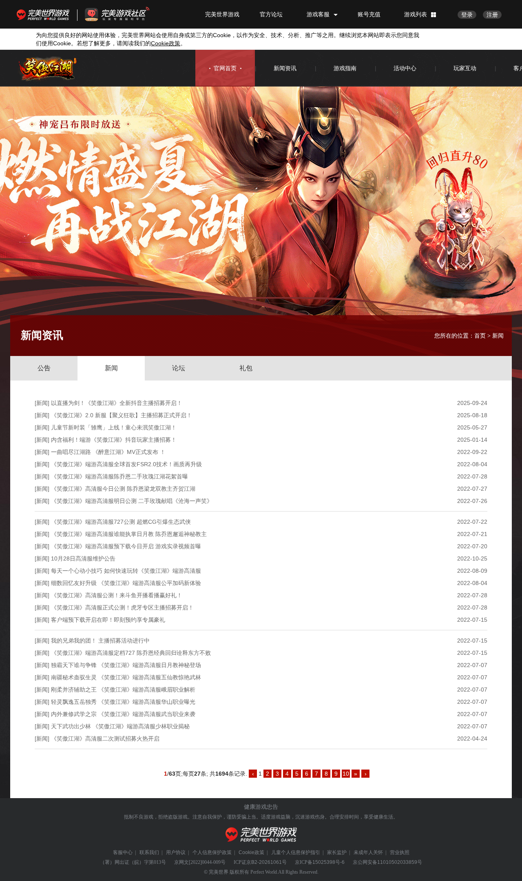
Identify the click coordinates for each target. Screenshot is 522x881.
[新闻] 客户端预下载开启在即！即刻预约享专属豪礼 (100, 619)
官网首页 (225, 68)
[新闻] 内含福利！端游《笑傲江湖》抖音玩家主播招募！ (106, 439)
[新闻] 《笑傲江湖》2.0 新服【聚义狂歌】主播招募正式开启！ (113, 415)
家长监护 (337, 852)
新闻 (111, 368)
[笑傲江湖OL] (48, 68)
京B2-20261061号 (266, 862)
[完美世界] (261, 835)
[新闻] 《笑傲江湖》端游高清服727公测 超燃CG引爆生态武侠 (113, 521)
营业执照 (399, 852)
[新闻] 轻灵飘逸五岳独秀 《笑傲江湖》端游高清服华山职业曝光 (115, 702)
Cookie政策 (251, 852)
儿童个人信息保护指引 (295, 852)
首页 (480, 335)
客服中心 (123, 852)
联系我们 (149, 852)
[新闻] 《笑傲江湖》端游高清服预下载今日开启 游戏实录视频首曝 (118, 546)
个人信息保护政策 (212, 852)
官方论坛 (271, 14)
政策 (165, 43)
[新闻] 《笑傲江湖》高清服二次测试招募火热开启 (97, 738)
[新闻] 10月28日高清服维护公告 (75, 558)
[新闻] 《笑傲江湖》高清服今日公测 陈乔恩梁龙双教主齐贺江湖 (115, 488)
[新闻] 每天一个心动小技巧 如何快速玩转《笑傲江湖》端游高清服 (118, 570)
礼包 (245, 368)
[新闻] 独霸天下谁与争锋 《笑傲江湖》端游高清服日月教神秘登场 (118, 665)
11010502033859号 (399, 862)
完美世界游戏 (44, 14)
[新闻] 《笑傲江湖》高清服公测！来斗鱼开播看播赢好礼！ (108, 595)
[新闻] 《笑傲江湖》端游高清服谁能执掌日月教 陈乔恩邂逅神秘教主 (121, 534)
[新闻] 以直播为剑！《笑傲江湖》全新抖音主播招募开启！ (108, 403)
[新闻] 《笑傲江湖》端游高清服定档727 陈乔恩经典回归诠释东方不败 (123, 653)
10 (346, 773)
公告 (44, 368)
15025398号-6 (328, 862)
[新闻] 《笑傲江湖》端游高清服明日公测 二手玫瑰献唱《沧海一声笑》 (123, 501)
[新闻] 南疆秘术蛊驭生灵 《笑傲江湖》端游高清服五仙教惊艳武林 (118, 677)
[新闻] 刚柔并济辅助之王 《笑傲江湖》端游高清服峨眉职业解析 (115, 689)
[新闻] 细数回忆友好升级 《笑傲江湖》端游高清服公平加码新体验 (118, 583)
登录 (467, 14)
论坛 (178, 368)
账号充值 (369, 14)
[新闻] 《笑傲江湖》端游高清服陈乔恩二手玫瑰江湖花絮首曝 (111, 476)
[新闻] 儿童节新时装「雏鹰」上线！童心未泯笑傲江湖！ (106, 427)
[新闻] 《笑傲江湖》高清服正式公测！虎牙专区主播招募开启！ (114, 607)
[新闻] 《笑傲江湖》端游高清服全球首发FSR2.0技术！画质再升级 (118, 464)
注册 (492, 14)
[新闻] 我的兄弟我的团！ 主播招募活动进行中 (92, 640)
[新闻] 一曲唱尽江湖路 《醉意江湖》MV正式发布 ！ (100, 452)
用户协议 (176, 852)
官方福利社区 (124, 14)
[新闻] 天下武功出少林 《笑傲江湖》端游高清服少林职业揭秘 (112, 726)
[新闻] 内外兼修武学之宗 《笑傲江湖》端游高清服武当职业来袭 (115, 714)
